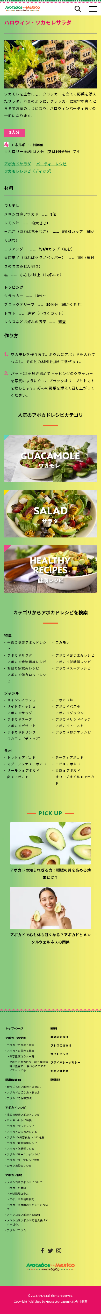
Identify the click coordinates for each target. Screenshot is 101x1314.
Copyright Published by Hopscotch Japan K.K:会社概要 (51, 1301)
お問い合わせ (60, 1071)
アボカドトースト (69, 726)
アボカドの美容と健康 (20, 1051)
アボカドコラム (16, 1230)
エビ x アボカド (68, 764)
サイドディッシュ (21, 706)
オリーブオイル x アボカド (75, 780)
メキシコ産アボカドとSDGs (23, 1215)
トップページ (14, 1028)
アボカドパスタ (67, 706)
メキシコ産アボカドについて (25, 1182)
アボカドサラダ (17, 164)
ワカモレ (62, 642)
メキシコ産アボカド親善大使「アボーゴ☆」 (27, 1222)
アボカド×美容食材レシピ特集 (25, 1137)
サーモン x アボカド (23, 770)
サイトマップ (60, 1054)
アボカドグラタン (69, 713)
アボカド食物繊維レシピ (26, 662)
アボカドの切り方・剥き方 (23, 1092)
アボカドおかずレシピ (73, 732)
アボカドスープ (19, 719)
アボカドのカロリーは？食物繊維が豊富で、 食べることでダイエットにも (29, 1066)
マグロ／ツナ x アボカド (27, 764)
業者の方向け (60, 1037)
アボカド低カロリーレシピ (26, 678)
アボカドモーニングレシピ (23, 1154)
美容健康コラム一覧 (22, 1056)
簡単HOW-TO (13, 1080)
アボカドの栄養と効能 (20, 1045)
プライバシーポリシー (66, 1063)
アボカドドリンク (21, 732)
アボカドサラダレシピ (20, 1126)
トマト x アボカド (21, 758)
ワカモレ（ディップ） (25, 739)
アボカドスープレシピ (73, 668)
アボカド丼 (64, 700)
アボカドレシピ (15, 1108)
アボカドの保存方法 (19, 1098)
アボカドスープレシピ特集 (23, 1160)
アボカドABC (13, 1175)
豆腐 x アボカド (68, 770)
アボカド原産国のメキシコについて (27, 1207)
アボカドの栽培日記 (22, 1199)
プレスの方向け (61, 1045)
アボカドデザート (21, 726)
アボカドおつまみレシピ (75, 655)
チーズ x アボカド (69, 758)
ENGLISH (56, 1080)
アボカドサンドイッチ (73, 719)
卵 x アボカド (18, 777)
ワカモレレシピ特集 (19, 1120)
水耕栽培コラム (19, 1194)
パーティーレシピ (51, 164)
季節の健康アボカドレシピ (26, 646)
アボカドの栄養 (15, 1038)
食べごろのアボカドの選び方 (25, 1087)
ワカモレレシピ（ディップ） (29, 172)
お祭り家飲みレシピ (23, 668)
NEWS (54, 1028)
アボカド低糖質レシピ (73, 662)
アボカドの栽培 (16, 1188)
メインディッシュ (21, 700)
